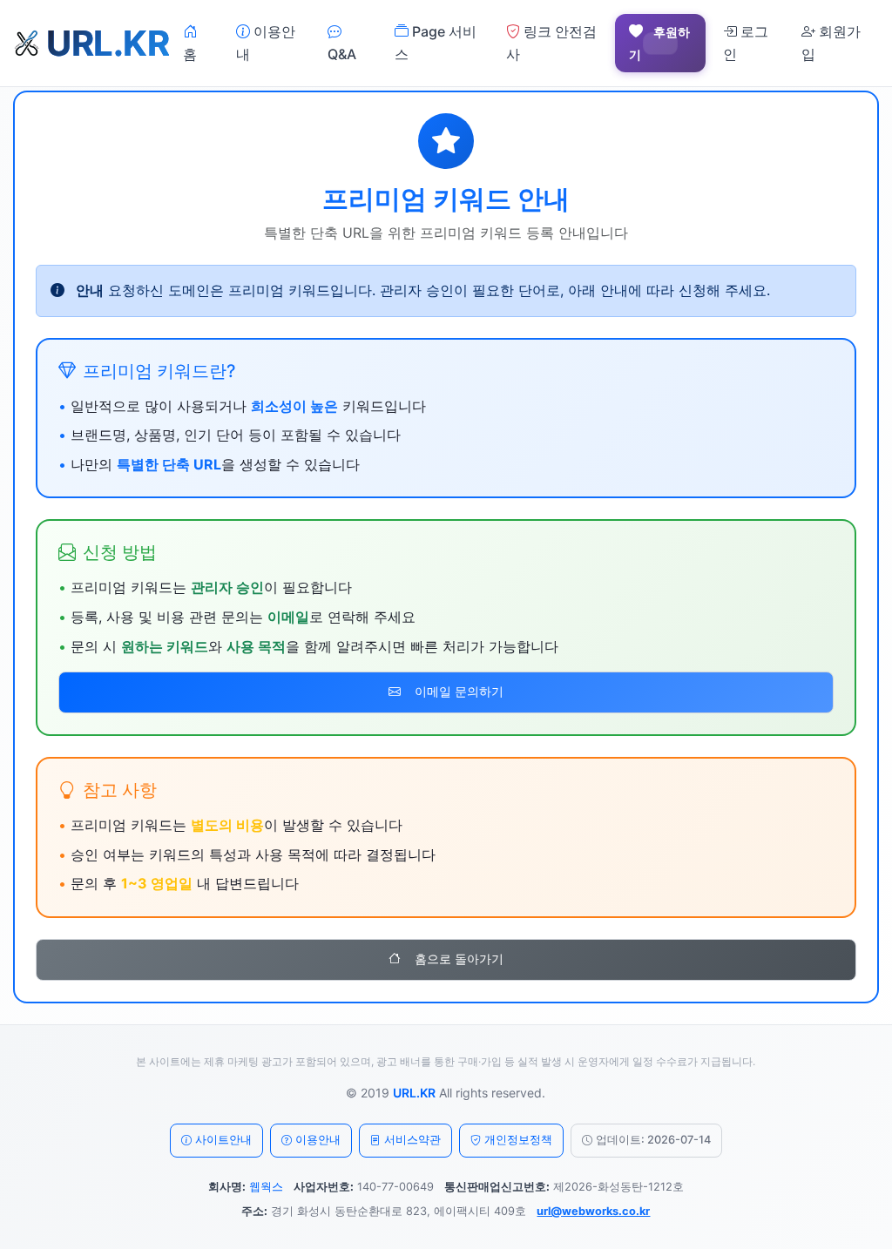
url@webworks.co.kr (593, 1211)
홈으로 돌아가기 (459, 959)
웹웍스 (266, 1186)
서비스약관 (412, 1139)
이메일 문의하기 (459, 692)
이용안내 (265, 43)
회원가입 (831, 43)
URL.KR (414, 1092)
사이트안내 (223, 1139)
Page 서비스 (435, 43)
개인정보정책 (518, 1139)
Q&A (342, 54)
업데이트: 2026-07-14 (653, 1139)
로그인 (745, 43)
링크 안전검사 (551, 43)
